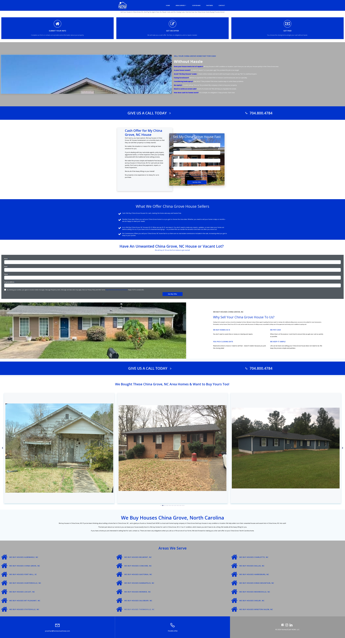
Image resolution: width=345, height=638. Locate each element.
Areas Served (180, 5)
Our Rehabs (196, 5)
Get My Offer (197, 182)
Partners (209, 5)
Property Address (178, 165)
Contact (222, 5)
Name (175, 141)
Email (175, 149)
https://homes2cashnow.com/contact (201, 176)
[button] (161, 505)
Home (168, 5)
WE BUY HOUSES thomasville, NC (139, 609)
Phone (175, 157)
